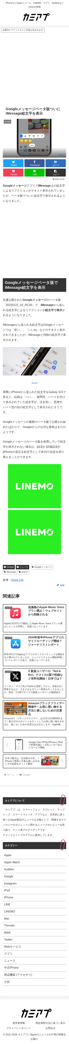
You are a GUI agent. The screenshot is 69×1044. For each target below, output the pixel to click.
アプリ (8, 953)
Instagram (10, 883)
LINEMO (9, 911)
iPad (7, 890)
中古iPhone (11, 967)
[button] (55, 173)
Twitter (8, 939)
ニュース (24, 567)
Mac (6, 918)
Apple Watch (12, 862)
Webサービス (12, 946)
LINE (7, 904)
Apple (61, 154)
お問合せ (50, 1028)
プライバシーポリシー (18, 1028)
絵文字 (25, 572)
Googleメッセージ (43, 567)
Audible (9, 869)
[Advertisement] (34, 68)
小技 (7, 981)
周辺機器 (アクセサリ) (18, 974)
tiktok (7, 932)
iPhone (8, 897)
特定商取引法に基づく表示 (50, 1023)
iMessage (11, 572)
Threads (9, 925)
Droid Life (17, 579)
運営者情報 (19, 1023)
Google (10, 567)
